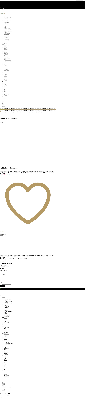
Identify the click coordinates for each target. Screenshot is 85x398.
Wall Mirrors (7, 306)
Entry (4, 83)
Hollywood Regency (6, 375)
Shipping (3, 104)
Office (2, 62)
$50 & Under (5, 74)
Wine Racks (6, 302)
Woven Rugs (5, 43)
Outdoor (3, 67)
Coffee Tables (5, 52)
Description (1, 233)
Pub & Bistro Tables (6, 57)
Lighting (3, 317)
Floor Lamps (7, 322)
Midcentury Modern (6, 94)
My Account (3, 8)
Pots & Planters (5, 26)
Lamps (4, 38)
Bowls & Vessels (7, 28)
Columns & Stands (6, 53)
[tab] (28, 233)
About (2, 101)
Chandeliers (6, 36)
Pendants (6, 37)
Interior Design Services (6, 387)
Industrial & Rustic (6, 376)
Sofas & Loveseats (6, 50)
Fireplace (5, 21)
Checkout (3, 390)
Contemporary (5, 374)
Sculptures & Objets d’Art (8, 31)
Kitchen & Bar (5, 85)
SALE (2, 96)
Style (2, 88)
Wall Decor (6, 307)
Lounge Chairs (5, 48)
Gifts (2, 355)
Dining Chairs (5, 47)
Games (6, 313)
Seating (2, 44)
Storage (5, 59)
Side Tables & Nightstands (7, 58)
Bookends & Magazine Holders (8, 20)
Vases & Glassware (7, 33)
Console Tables (6, 54)
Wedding (5, 90)
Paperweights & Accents (7, 348)
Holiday (5, 89)
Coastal (4, 91)
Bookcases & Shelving (8, 60)
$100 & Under (5, 75)
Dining (4, 365)
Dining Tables (5, 338)
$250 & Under (5, 360)
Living (4, 86)
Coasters (6, 18)
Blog (2, 102)
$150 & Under (5, 76)
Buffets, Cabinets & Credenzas (9, 343)
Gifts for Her (5, 79)
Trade (3, 385)
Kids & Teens (5, 84)
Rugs (2, 41)
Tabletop (5, 27)
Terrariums (6, 32)
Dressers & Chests (7, 344)
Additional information (3, 234)
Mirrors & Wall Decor (6, 22)
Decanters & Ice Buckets (8, 301)
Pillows (4, 25)
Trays (4, 63)
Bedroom (5, 364)
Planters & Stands (6, 354)
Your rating (1, 274)
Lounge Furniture (6, 71)
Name (1, 282)
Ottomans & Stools (6, 49)
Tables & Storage (4, 333)
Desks (4, 55)
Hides (4, 42)
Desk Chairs (5, 46)
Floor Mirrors (7, 23)
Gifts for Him (5, 80)
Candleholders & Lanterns (8, 29)
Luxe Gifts (5, 78)
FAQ (2, 382)
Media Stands (5, 339)
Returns (3, 103)
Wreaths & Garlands (6, 34)
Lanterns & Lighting (6, 70)
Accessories (5, 68)
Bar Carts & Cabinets (8, 17)
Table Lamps (7, 39)
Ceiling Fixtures (5, 318)
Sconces (5, 323)
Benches (5, 328)
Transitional (5, 95)
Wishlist (3, 105)
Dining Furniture (6, 69)
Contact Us (3, 106)
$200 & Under (5, 359)
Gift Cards (5, 73)
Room (2, 81)
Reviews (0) (1, 235)
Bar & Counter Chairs (6, 327)
